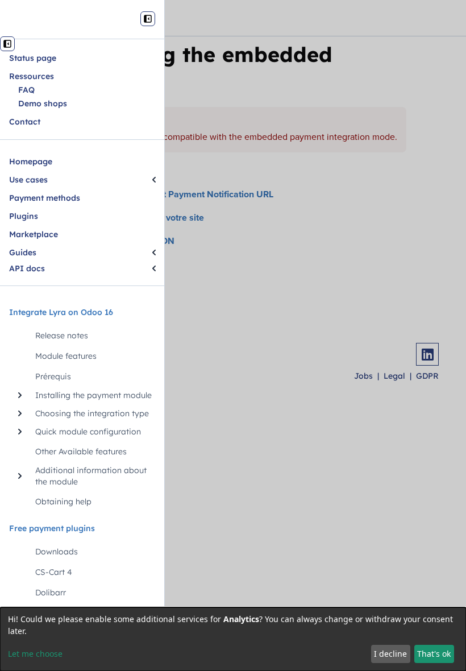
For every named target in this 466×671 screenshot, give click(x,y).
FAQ (26, 90)
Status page (32, 58)
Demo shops (42, 103)
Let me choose (35, 653)
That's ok (434, 653)
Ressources (31, 76)
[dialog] (233, 639)
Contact (24, 122)
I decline (390, 653)
